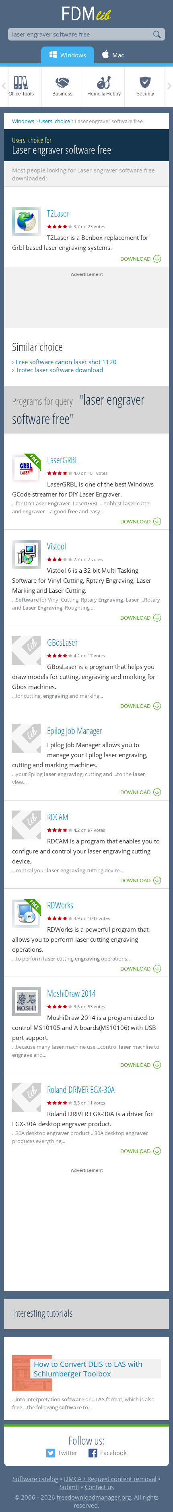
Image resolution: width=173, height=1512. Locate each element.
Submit (69, 1487)
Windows (23, 121)
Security (145, 94)
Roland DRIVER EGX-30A (81, 1089)
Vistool (56, 546)
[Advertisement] (86, 298)
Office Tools (21, 94)
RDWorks (60, 905)
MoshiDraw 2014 (71, 993)
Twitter (67, 1453)
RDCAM (57, 817)
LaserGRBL (62, 460)
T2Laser (58, 213)
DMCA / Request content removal (110, 1479)
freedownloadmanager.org (94, 1497)
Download (135, 258)
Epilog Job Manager (74, 730)
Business (62, 94)
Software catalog (35, 1479)
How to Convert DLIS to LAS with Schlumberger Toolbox (88, 1368)
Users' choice (54, 121)
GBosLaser (62, 642)
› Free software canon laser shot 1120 (64, 362)
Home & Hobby (104, 94)
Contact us (99, 1487)
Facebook (113, 1453)
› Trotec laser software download (57, 370)
